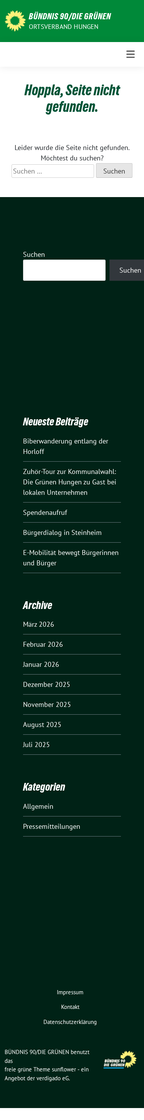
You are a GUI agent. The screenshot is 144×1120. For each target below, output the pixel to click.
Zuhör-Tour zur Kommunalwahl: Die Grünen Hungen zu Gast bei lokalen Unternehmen (69, 482)
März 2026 (38, 624)
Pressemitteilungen (51, 826)
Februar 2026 (43, 644)
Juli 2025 (36, 744)
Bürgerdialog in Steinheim (62, 532)
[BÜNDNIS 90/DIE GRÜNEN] (15, 20)
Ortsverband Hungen (64, 26)
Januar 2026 (41, 664)
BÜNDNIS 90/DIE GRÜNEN (70, 16)
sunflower (64, 1069)
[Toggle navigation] (130, 54)
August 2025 (42, 724)
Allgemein (38, 806)
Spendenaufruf (45, 512)
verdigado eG (52, 1078)
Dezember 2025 (46, 684)
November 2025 (47, 704)
